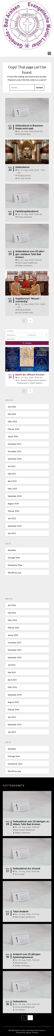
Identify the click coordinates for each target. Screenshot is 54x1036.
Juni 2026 (12, 407)
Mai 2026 (12, 414)
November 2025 (14, 451)
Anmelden (12, 550)
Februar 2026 (13, 429)
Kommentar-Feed (15, 565)
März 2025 (12, 488)
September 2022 (15, 526)
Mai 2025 (12, 474)
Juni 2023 (12, 518)
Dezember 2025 (14, 444)
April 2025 (12, 481)
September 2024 (15, 496)
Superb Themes (32, 1032)
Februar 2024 (13, 511)
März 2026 (12, 421)
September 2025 (15, 459)
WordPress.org (14, 572)
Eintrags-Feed (14, 558)
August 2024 (13, 503)
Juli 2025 (11, 466)
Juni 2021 (12, 533)
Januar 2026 (13, 436)
